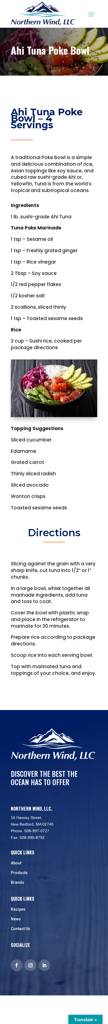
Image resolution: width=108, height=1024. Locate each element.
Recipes (18, 909)
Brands (17, 882)
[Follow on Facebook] (16, 965)
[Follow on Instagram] (30, 965)
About (16, 863)
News (16, 919)
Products (19, 872)
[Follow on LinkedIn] (44, 965)
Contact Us (20, 928)
